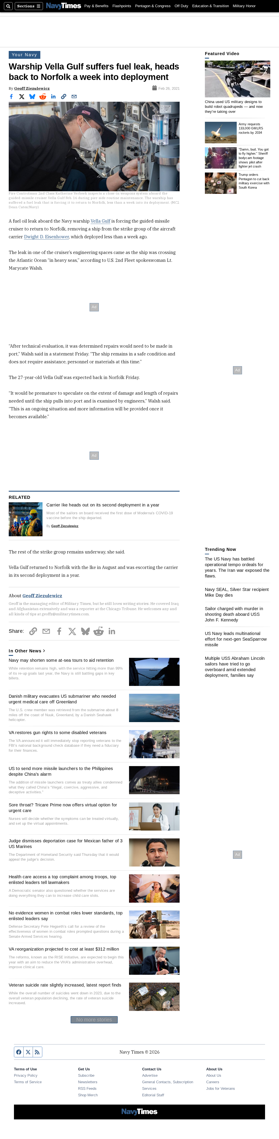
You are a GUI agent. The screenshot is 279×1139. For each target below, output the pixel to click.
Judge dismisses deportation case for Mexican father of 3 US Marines (66, 843)
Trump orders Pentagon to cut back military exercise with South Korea (254, 181)
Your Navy (24, 54)
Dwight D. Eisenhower (46, 236)
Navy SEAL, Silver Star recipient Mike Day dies (237, 592)
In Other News (25, 650)
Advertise (150, 1075)
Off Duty (181, 6)
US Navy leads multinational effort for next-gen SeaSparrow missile (236, 639)
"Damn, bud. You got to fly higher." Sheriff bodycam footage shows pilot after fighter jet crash (254, 157)
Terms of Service (28, 1082)
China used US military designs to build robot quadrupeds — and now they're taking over (234, 107)
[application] (237, 79)
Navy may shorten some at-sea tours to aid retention (61, 660)
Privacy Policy (25, 1075)
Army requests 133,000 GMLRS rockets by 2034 (251, 128)
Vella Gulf (100, 221)
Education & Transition (210, 6)
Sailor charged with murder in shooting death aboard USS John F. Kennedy (234, 614)
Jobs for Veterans (220, 1088)
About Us (213, 1075)
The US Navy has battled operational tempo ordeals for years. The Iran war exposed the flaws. (237, 567)
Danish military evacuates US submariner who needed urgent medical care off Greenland (62, 699)
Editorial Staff (153, 1095)
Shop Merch (88, 1095)
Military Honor (244, 6)
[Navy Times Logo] (63, 6)
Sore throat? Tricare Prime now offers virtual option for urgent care (63, 807)
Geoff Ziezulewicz (32, 88)
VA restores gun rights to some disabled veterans (58, 732)
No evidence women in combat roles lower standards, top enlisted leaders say (66, 916)
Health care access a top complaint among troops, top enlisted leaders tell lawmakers (62, 879)
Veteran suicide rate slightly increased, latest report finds (65, 985)
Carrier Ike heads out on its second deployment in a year (102, 505)
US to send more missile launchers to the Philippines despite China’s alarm (61, 771)
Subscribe (86, 1075)
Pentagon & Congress (153, 6)
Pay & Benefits (96, 6)
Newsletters (87, 1082)
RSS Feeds (87, 1088)
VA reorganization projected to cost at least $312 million (64, 949)
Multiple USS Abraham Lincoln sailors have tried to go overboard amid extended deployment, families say (235, 667)
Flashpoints (121, 6)
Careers (212, 1082)
